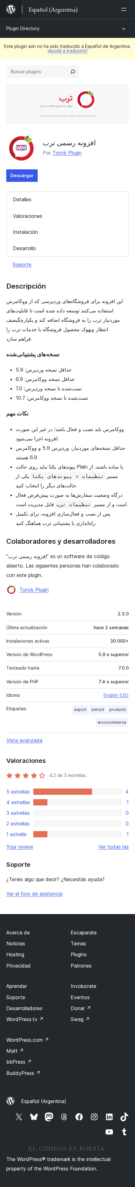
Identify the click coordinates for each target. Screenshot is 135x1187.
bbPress (19, 1062)
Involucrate (83, 986)
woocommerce (112, 722)
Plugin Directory (23, 28)
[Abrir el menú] (125, 9)
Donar (81, 1008)
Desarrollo (24, 248)
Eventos (80, 997)
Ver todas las (113, 847)
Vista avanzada (24, 740)
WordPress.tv (25, 1019)
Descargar (22, 175)
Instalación (25, 232)
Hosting (15, 954)
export (80, 709)
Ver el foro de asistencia (34, 894)
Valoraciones (27, 216)
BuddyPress (23, 1073)
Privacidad (18, 966)
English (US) (116, 695)
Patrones (81, 966)
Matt (15, 1051)
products (117, 709)
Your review (19, 847)
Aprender (16, 986)
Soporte (22, 264)
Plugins (79, 954)
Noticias (15, 943)
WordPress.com (27, 1040)
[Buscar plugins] (73, 71)
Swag (80, 1019)
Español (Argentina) (43, 1101)
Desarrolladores (24, 1008)
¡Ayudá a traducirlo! (67, 50)
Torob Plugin (67, 153)
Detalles (22, 199)
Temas (78, 943)
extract (97, 709)
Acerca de (18, 932)
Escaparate (84, 932)
